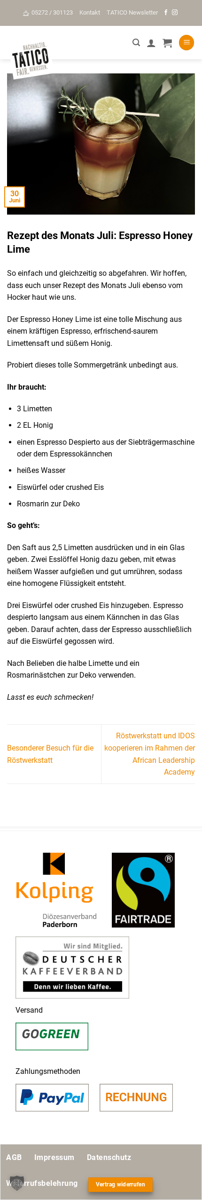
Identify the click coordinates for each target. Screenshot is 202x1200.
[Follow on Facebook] (166, 12)
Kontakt (89, 12)
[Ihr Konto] (151, 42)
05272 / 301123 (52, 12)
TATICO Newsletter (132, 12)
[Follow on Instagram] (175, 12)
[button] (136, 42)
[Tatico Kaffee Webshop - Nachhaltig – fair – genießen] (30, 60)
